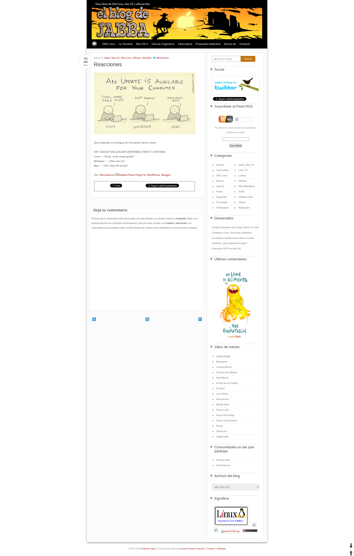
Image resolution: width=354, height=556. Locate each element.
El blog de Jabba (148, 549)
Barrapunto (222, 361)
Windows (147, 58)
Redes (219, 191)
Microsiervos (107, 174)
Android (220, 165)
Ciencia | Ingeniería (163, 43)
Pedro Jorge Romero (226, 420)
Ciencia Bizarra (224, 367)
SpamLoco (221, 431)
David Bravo (222, 378)
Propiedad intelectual (208, 43)
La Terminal (125, 43)
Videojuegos (222, 207)
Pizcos (219, 426)
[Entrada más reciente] (91, 320)
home (94, 44)
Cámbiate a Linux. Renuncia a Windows (232, 233)
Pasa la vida (222, 410)
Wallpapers (244, 207)
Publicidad (220, 549)
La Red (242, 175)
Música (219, 181)
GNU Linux (108, 43)
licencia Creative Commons (193, 549)
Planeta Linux (223, 460)
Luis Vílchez (222, 394)
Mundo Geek (222, 404)
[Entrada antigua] (202, 320)
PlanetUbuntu (223, 465)
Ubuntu (242, 202)
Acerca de (230, 43)
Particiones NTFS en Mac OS (226, 248)
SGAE (241, 191)
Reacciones (108, 64)
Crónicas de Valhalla (226, 372)
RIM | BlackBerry (246, 186)
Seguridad (221, 197)
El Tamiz (220, 388)
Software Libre (245, 197)
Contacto (245, 43)
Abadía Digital (223, 356)
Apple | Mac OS (112, 58)
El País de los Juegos (227, 383)
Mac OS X (142, 43)
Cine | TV (243, 170)
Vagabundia (222, 436)
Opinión (220, 186)
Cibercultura (185, 43)
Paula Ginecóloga (225, 415)
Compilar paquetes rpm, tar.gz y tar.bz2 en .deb (235, 227)
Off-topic (137, 58)
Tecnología (221, 202)
